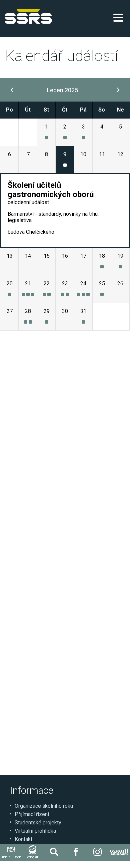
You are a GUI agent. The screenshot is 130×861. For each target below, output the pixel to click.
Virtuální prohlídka (35, 831)
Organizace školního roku (44, 806)
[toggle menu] (118, 17)
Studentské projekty (38, 822)
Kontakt (23, 839)
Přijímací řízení (32, 814)
